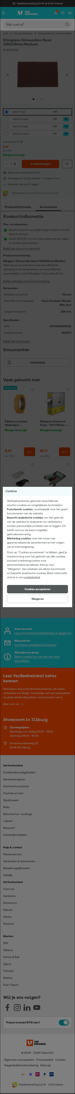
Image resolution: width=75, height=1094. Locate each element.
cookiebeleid (32, 577)
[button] (37, 589)
